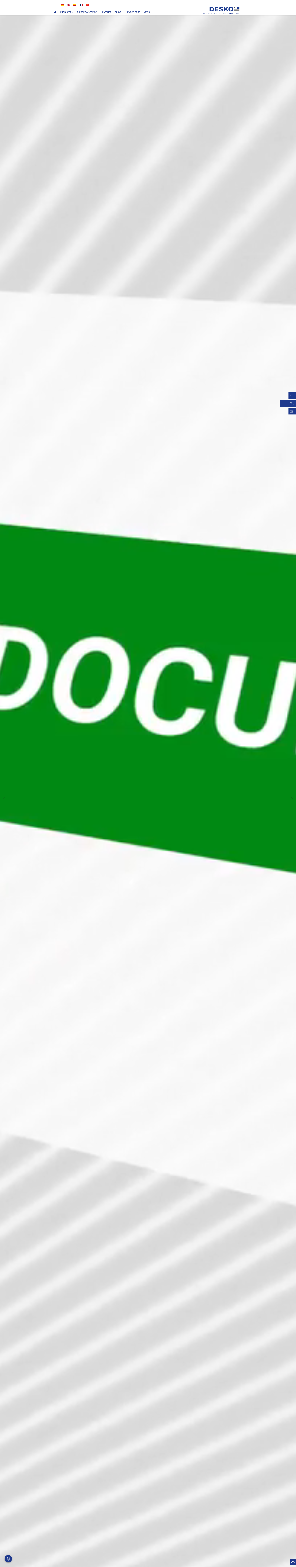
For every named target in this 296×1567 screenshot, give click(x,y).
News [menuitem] (147, 12)
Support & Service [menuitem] (87, 12)
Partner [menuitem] (106, 12)
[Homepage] (218, 10)
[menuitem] (55, 12)
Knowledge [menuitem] (133, 12)
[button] (4, 798)
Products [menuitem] (65, 12)
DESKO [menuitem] (118, 12)
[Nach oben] (293, 1561)
